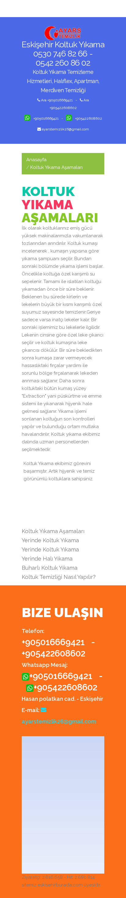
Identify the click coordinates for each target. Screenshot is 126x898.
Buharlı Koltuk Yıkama (49, 568)
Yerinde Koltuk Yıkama (50, 540)
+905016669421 (46, 118)
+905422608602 (88, 118)
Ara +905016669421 (56, 100)
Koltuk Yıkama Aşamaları (53, 531)
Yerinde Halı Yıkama (47, 558)
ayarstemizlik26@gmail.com (65, 129)
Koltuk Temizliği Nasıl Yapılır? (59, 577)
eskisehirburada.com (60, 885)
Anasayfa (36, 159)
